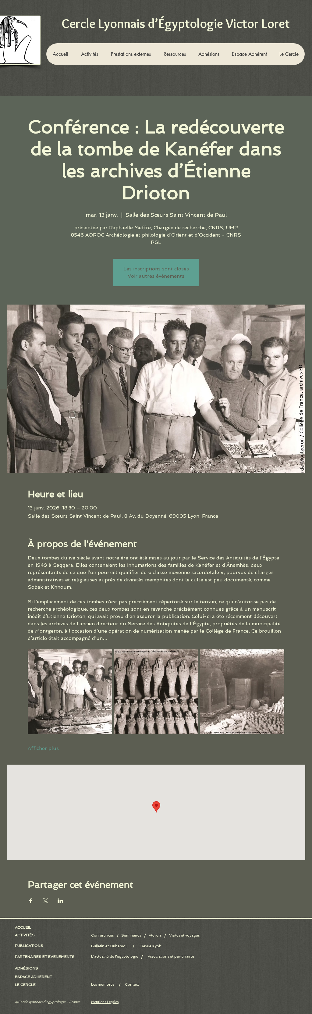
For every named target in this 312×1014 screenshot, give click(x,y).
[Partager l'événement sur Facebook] (31, 900)
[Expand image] (70, 691)
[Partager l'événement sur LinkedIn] (60, 900)
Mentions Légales (105, 1002)
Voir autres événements (156, 276)
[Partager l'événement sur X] (45, 900)
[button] (89, 54)
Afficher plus (43, 748)
